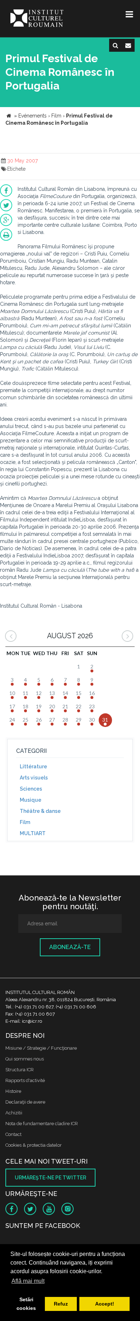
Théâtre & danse (40, 811)
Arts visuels (34, 778)
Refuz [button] (61, 1304)
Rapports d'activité (25, 1080)
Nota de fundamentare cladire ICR (41, 1123)
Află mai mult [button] (28, 1281)
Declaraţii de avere (25, 1102)
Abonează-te (70, 947)
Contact (13, 1134)
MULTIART (33, 833)
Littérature (33, 766)
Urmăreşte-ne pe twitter (50, 1177)
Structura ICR (19, 1069)
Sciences (31, 789)
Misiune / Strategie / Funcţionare (41, 1048)
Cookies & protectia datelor (33, 1145)
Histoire (13, 1091)
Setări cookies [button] (26, 1304)
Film (25, 822)
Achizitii (13, 1112)
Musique (30, 800)
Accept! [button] (104, 1304)
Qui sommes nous (24, 1059)
